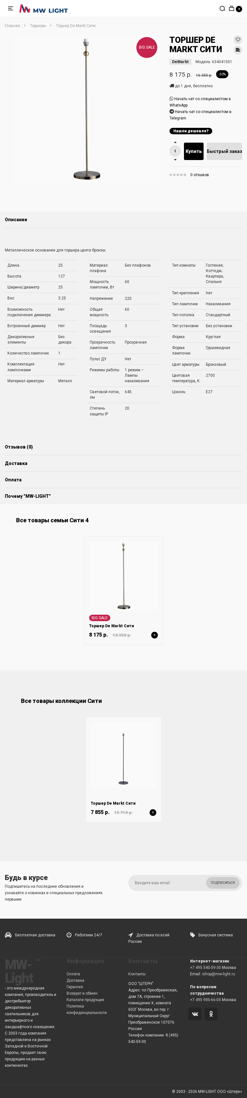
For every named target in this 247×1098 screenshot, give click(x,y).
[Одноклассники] (212, 1014)
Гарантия (75, 987)
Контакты (137, 974)
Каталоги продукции (85, 1000)
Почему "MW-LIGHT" (28, 496)
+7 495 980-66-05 (205, 1000)
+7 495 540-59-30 (205, 967)
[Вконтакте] (196, 1014)
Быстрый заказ (224, 151)
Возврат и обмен (82, 993)
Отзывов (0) (19, 447)
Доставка (16, 463)
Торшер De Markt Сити (111, 626)
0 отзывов (199, 175)
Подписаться (223, 883)
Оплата (13, 479)
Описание (16, 219)
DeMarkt (180, 62)
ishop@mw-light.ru (218, 974)
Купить (194, 151)
